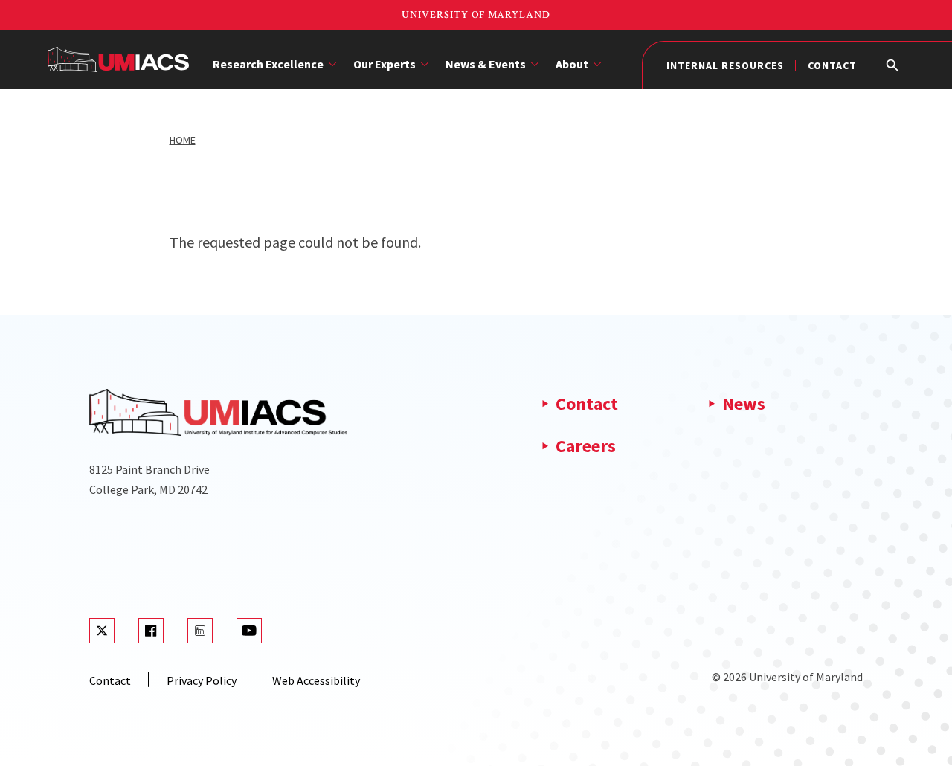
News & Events (486, 64)
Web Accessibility (316, 680)
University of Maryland (476, 15)
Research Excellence (268, 64)
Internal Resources (725, 65)
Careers (586, 445)
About (572, 64)
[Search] (892, 65)
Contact (832, 65)
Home (183, 140)
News (743, 403)
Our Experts (384, 64)
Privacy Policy (202, 680)
